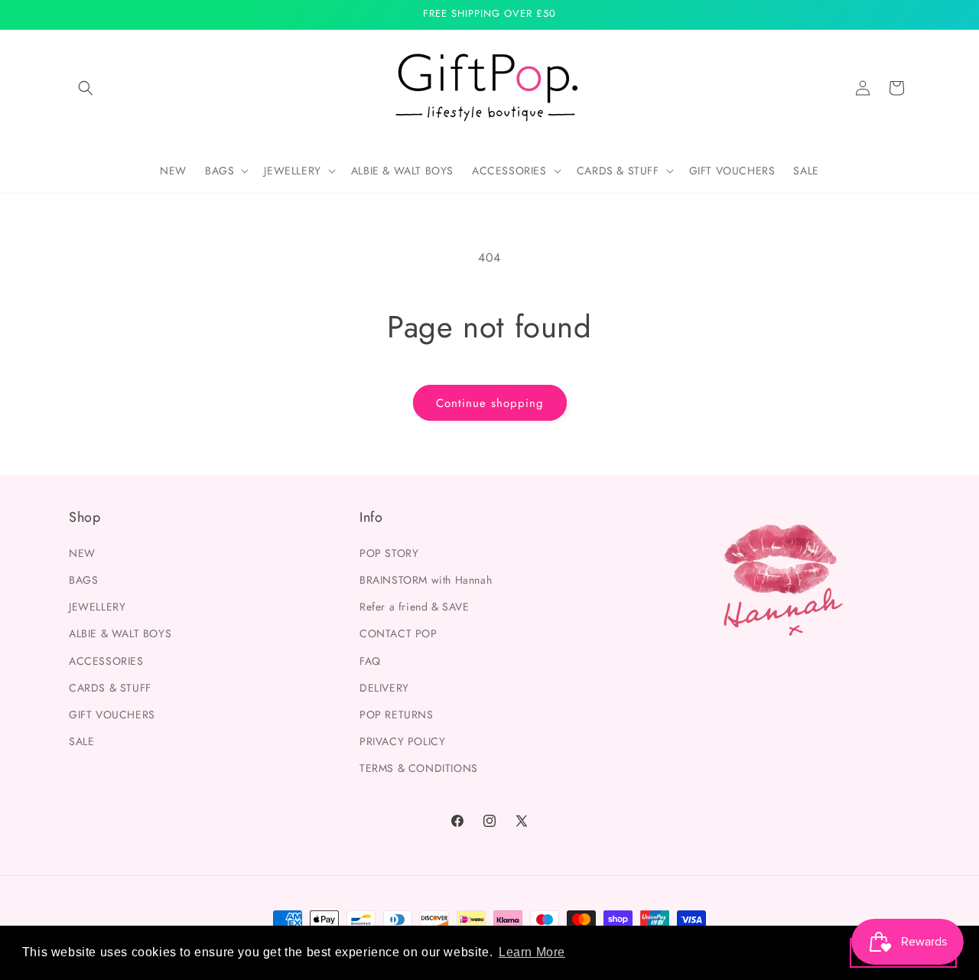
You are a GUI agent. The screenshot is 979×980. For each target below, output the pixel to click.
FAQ (370, 660)
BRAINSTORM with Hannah (425, 579)
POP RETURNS (396, 713)
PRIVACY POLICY (402, 740)
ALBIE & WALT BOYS (120, 632)
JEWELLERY (97, 606)
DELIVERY (384, 687)
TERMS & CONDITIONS (418, 767)
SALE (81, 740)
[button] (85, 88)
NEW (82, 552)
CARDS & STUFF (110, 687)
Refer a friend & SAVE (414, 606)
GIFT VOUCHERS (112, 713)
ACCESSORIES (106, 660)
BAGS (83, 579)
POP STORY (388, 552)
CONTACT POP (398, 632)
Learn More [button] (532, 952)
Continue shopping (490, 403)
